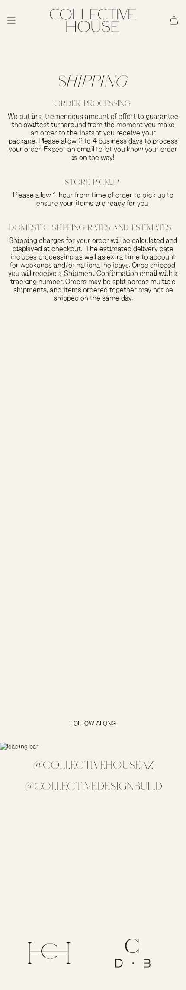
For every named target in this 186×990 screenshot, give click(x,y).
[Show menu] (11, 20)
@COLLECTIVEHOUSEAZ (93, 764)
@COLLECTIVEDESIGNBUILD (93, 785)
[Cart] (174, 20)
